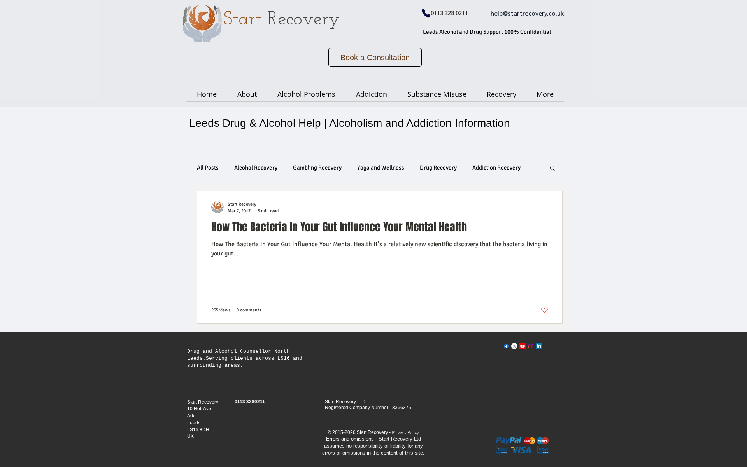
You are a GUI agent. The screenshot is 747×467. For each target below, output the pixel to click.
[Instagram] (531, 346)
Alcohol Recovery (255, 167)
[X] (514, 346)
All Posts (208, 167)
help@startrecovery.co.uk (527, 14)
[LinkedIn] (539, 346)
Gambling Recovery (317, 167)
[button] (552, 168)
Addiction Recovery (496, 167)
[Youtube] (522, 346)
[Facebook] (506, 346)
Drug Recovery (438, 167)
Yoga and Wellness (380, 167)
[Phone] (426, 13)
